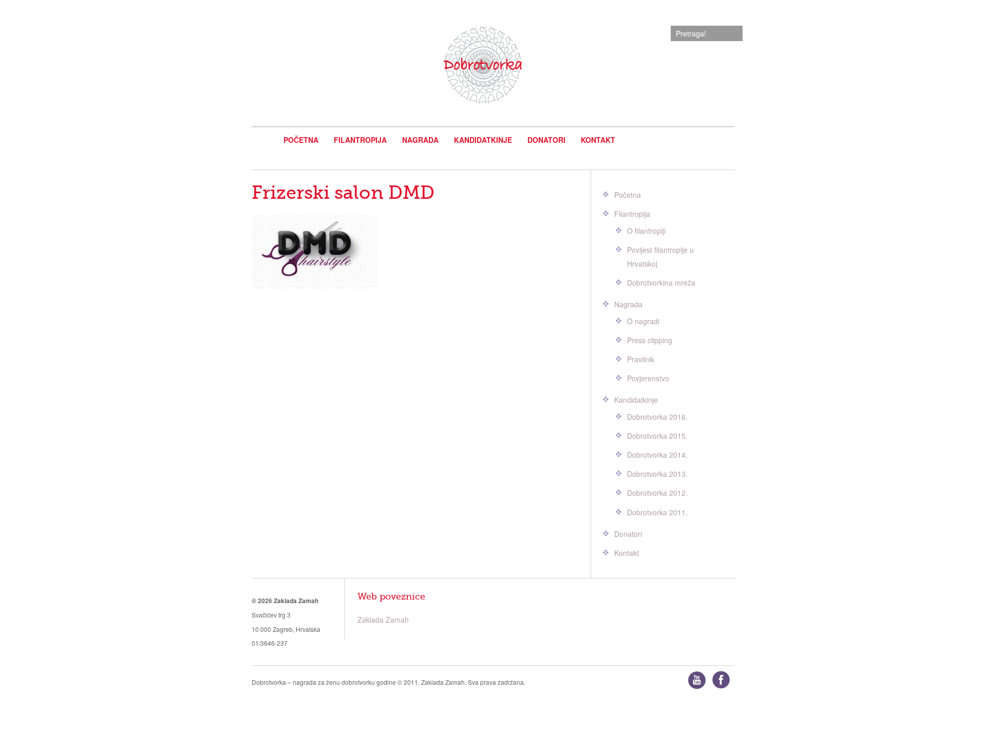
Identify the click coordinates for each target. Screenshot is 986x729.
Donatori (546, 139)
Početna (300, 139)
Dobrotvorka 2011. (657, 512)
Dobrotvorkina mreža (661, 282)
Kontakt (598, 139)
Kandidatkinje (483, 139)
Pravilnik (640, 359)
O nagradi (643, 321)
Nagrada (420, 139)
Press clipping (649, 340)
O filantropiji (646, 231)
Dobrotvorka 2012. (657, 493)
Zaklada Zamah (383, 619)
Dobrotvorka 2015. (657, 436)
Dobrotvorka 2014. (657, 455)
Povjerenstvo (648, 378)
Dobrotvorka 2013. (657, 474)
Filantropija (360, 139)
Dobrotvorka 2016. (657, 417)
